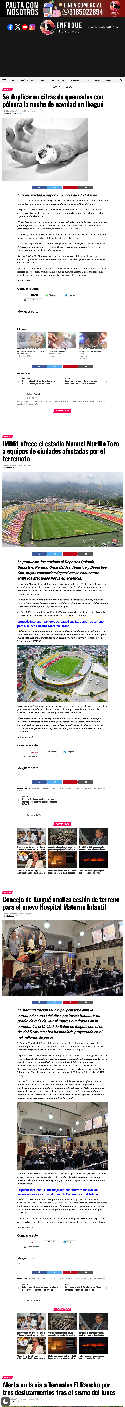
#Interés (45, 788)
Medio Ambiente (76, 80)
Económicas (109, 80)
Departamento (75, 788)
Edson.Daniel (12, 113)
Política (24, 80)
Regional (102, 788)
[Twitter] (18, 27)
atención (55, 788)
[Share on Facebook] (39, 187)
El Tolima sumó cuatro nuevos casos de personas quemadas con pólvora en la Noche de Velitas (30, 351)
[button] (5, 1401)
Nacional (98, 80)
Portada (14, 80)
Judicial (51, 80)
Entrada (34, 752)
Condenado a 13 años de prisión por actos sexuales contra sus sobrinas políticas (92, 351)
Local (93, 788)
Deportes (56, 86)
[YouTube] (25, 27)
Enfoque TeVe (13, 468)
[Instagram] (32, 27)
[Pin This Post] (70, 187)
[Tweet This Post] (54, 187)
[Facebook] (10, 27)
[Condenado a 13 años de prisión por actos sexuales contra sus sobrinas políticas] (93, 340)
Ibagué (33, 80)
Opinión (88, 80)
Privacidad (68, 86)
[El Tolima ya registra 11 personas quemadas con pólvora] (62, 340)
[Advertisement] (62, 55)
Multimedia (62, 80)
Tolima (42, 80)
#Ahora (36, 788)
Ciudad (64, 788)
